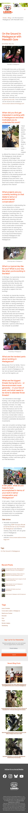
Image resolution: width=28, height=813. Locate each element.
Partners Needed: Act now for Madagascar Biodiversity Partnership (14, 757)
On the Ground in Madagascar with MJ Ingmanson (15, 594)
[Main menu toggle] (25, 9)
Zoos (3, 618)
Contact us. (17, 802)
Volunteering (5, 625)
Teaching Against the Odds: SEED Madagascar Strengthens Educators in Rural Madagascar (14, 685)
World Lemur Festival (7, 613)
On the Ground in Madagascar (10, 551)
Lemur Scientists (6, 608)
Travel (3, 620)
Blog (9, 18)
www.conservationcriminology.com (13, 103)
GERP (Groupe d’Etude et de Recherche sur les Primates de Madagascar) (14, 526)
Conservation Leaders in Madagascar (11, 610)
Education (4, 615)
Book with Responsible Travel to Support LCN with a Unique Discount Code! (14, 733)
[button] (25, 1)
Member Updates (6, 623)
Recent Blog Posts (14, 663)
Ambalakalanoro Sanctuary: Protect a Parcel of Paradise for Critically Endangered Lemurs (14, 709)
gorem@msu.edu (9, 99)
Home (4, 18)
